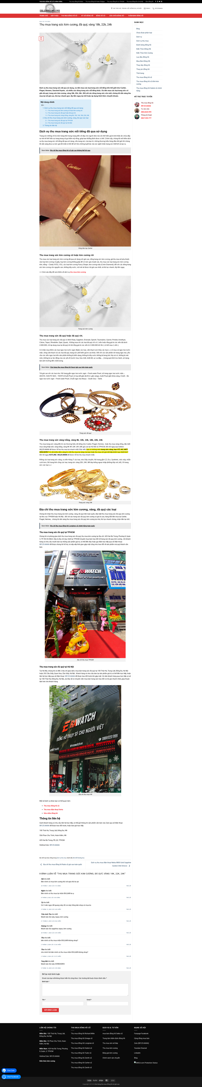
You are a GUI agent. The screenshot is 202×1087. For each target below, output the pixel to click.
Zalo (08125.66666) (141, 1043)
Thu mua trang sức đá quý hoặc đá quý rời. (62, 113)
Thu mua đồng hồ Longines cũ (82, 1043)
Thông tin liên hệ (50, 125)
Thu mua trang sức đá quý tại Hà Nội (60, 123)
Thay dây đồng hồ (143, 65)
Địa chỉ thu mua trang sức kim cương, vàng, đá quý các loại (66, 118)
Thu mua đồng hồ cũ (69, 16)
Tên (44, 1000)
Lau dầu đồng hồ (142, 57)
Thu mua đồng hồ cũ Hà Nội (135, 1)
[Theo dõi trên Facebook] (155, 1)
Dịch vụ (139, 37)
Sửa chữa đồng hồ (116, 16)
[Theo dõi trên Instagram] (157, 1)
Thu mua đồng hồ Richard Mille (82, 1034)
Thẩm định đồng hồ (135, 16)
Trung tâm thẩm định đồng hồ (114, 1038)
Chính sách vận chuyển (111, 1058)
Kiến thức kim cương (47, 1061)
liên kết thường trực (78, 858)
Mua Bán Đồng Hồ (143, 61)
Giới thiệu (54, 16)
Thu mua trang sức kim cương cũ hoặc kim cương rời (65, 110)
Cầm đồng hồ (149, 1)
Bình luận (45, 981)
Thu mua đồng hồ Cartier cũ (81, 1063)
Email (89, 1000)
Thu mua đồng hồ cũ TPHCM (115, 1)
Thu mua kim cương (110, 1048)
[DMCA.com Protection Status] (145, 1063)
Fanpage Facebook (141, 1034)
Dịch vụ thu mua (44, 21)
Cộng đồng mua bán (141, 1038)
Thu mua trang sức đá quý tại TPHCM (60, 120)
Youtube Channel (140, 1048)
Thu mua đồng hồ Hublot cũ (81, 1048)
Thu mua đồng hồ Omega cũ (81, 1038)
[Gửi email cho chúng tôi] (161, 1)
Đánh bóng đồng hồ (143, 45)
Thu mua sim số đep (110, 1043)
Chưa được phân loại (144, 33)
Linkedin (137, 1053)
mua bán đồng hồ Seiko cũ (113, 1034)
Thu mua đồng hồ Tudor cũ (81, 1053)
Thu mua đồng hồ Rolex (76, 1)
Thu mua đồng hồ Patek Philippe (95, 1)
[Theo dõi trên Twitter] (159, 1)
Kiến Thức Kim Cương (144, 53)
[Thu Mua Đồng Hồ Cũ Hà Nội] (49, 8)
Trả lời (128, 886)
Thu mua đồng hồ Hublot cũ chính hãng (149, 89)
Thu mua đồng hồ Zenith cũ (81, 1058)
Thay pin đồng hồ (143, 69)
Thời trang (140, 73)
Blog (138, 29)
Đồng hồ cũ (100, 16)
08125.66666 (44, 544)
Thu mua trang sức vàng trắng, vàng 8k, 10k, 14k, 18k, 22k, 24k (68, 115)
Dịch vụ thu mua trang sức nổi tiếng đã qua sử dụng (63, 108)
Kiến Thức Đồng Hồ (143, 49)
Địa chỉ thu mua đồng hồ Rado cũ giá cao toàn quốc (62, 864)
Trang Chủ (43, 16)
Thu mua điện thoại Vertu (53, 810)
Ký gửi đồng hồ (87, 16)
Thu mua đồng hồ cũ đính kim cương (147, 82)
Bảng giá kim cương (110, 1053)
